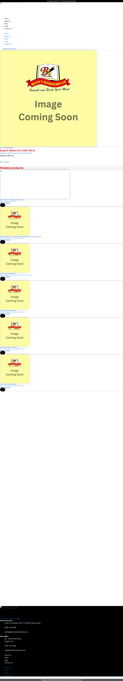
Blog (6, 23)
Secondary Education (25, 153)
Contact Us (8, 29)
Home (6, 18)
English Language (12, 153)
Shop (6, 26)
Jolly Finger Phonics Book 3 (8, 384)
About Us (7, 21)
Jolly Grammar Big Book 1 (8, 273)
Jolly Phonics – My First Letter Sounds (11, 199)
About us (8, 655)
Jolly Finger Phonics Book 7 (8, 310)
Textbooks (29, 275)
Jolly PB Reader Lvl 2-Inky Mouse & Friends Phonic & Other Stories (20, 236)
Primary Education (13, 201)
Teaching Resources (22, 275)
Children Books (3, 238)
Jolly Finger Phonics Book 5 (8, 347)
